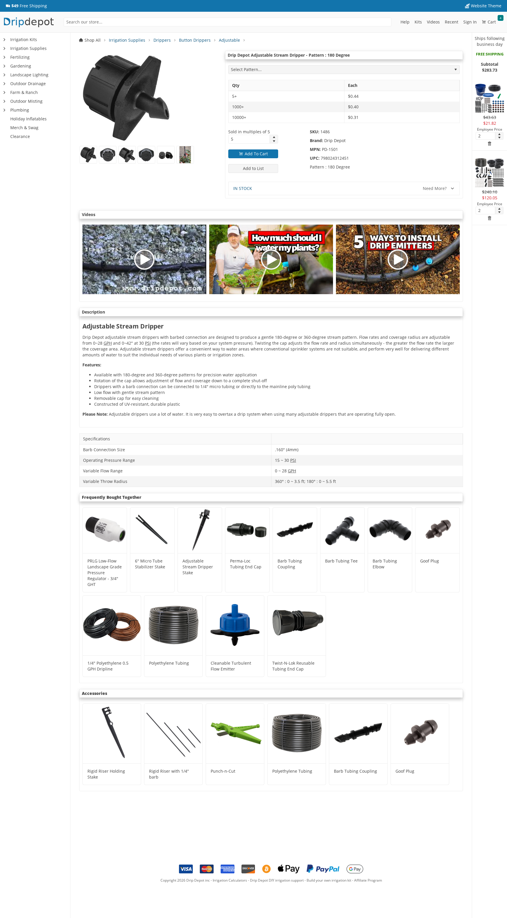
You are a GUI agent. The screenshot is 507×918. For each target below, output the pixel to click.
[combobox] (227, 22)
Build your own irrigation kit (329, 880)
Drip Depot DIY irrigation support (277, 880)
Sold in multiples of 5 (249, 131)
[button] (26, 5)
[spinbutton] (249, 139)
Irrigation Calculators (230, 880)
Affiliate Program (368, 880)
